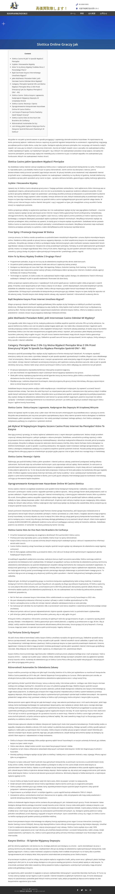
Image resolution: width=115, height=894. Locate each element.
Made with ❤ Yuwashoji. (30, 889)
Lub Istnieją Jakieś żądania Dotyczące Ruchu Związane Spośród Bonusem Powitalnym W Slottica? (28, 129)
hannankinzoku (17, 13)
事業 (82, 13)
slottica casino (55, 199)
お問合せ (103, 13)
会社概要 (91, 13)
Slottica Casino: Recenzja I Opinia (24, 104)
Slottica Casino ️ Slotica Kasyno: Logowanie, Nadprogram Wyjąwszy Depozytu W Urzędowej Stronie (28, 98)
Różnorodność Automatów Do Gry (24, 123)
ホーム (73, 13)
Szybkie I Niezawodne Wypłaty (23, 64)
